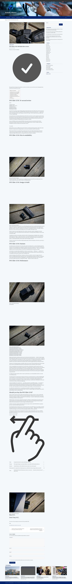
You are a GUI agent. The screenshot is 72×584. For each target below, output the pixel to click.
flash (15, 525)
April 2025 (47, 57)
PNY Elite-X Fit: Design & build (14, 93)
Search (47, 22)
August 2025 (48, 53)
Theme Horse (19, 582)
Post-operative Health (49, 68)
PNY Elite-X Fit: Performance (14, 95)
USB (20, 525)
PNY (16, 525)
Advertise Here (8, 17)
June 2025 (47, 55)
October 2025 (48, 51)
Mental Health (48, 67)
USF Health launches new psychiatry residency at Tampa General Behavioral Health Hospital (11, 578)
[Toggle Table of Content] (18, 91)
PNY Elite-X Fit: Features (13, 94)
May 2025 (47, 56)
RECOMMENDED (8, 565)
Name (10, 548)
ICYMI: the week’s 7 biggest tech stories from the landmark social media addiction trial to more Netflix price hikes (53, 37)
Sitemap (23, 17)
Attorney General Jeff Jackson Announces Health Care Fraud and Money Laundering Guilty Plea (36, 529)
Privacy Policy (18, 17)
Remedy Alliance (10, 12)
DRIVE (11, 525)
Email (10, 552)
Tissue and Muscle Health (50, 69)
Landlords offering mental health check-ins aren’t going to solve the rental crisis (17, 529)
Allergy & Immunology (49, 65)
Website (10, 556)
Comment (11, 537)
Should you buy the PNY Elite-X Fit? (14, 96)
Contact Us (13, 17)
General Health (11, 44)
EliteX (13, 525)
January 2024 (48, 61)
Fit (14, 525)
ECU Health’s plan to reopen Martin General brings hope (54, 34)
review (18, 525)
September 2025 (48, 52)
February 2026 (48, 46)
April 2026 (47, 44)
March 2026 (48, 45)
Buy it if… (11, 97)
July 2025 (47, 54)
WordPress (28, 582)
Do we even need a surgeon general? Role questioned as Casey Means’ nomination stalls (28, 578)
